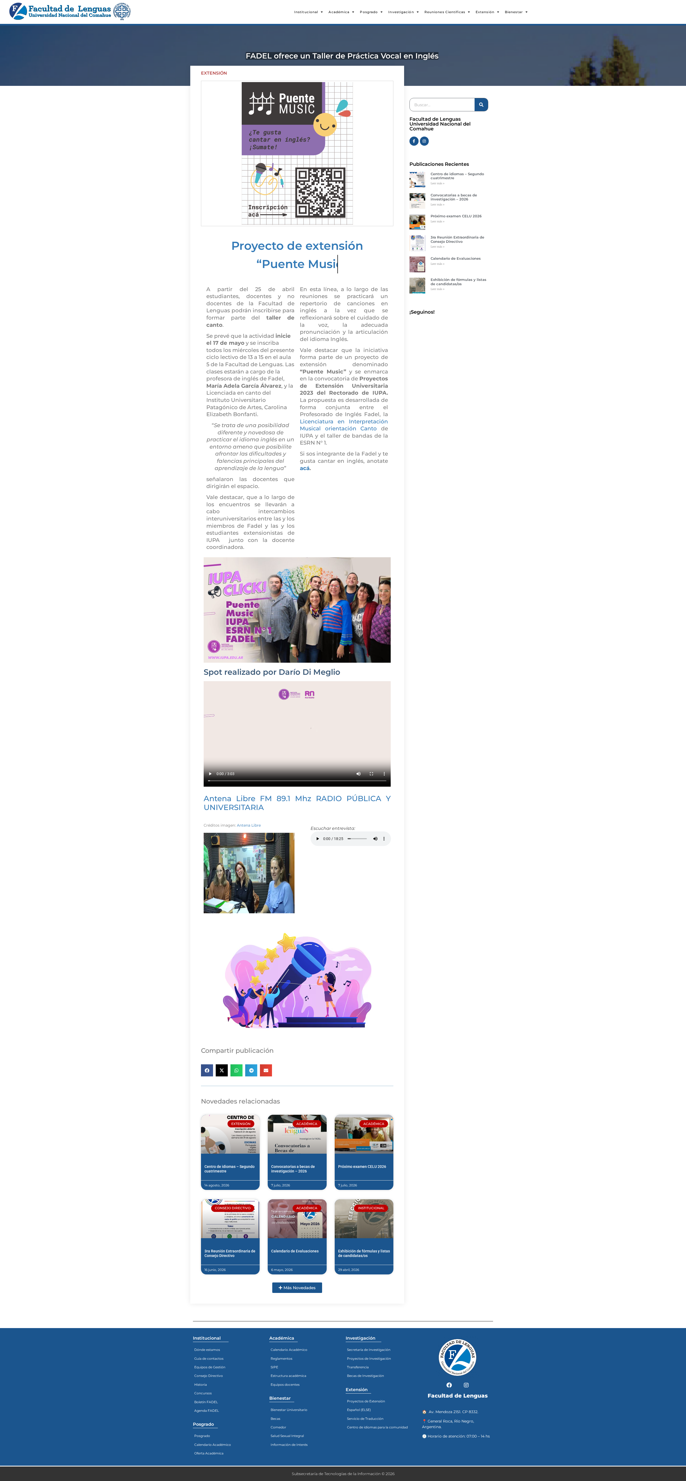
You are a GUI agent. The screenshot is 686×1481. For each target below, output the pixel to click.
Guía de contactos (208, 1359)
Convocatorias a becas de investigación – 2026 (293, 1168)
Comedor (278, 1427)
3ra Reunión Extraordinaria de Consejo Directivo (229, 1253)
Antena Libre (249, 825)
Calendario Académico (212, 1445)
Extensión (485, 12)
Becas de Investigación (365, 1376)
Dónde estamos (207, 1350)
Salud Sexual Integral (287, 1436)
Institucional (306, 12)
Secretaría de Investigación (368, 1350)
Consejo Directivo (208, 1376)
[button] (207, 1070)
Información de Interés (289, 1445)
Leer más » (438, 183)
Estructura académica (288, 1376)
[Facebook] (449, 1385)
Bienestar (514, 12)
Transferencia (358, 1367)
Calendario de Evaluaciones (295, 1251)
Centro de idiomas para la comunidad (377, 1427)
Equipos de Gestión (209, 1367)
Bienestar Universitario (289, 1410)
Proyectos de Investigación (369, 1359)
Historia (200, 1385)
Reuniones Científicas (444, 12)
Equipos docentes (285, 1385)
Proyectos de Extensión (366, 1401)
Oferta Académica (208, 1453)
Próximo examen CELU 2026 (362, 1166)
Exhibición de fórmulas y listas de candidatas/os (364, 1253)
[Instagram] (424, 141)
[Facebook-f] (414, 141)
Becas (275, 1419)
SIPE (274, 1367)
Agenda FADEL (206, 1411)
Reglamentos (281, 1359)
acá (305, 468)
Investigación (401, 12)
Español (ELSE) (359, 1410)
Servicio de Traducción (365, 1419)
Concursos (203, 1393)
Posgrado (369, 12)
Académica (339, 12)
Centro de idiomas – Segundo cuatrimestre (457, 176)
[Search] (481, 104)
